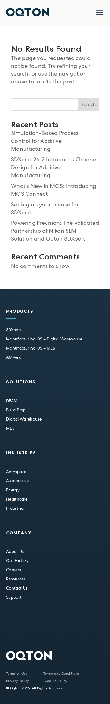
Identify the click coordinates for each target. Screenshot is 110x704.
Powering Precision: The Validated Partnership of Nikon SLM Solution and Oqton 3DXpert (55, 230)
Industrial (15, 508)
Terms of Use (17, 673)
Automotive (17, 481)
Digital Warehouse (24, 419)
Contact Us (17, 588)
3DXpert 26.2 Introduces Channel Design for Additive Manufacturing (54, 167)
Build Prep (16, 410)
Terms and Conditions (61, 673)
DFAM (11, 400)
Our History (17, 560)
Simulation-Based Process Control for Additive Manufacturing (45, 140)
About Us (15, 551)
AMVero (13, 357)
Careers (13, 569)
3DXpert (14, 330)
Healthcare (17, 499)
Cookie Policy (56, 681)
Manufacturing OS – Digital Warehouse (44, 339)
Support (14, 597)
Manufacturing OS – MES (30, 348)
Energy (13, 490)
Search (88, 104)
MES (10, 428)
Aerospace (16, 471)
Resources (15, 579)
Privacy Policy (17, 681)
